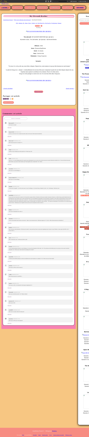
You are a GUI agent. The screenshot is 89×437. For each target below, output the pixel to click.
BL (23, 23)
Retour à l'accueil (38, 91)
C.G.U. (50, 435)
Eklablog (54, 431)
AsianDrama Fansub (8, 20)
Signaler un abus (45, 435)
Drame (26, 23)
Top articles (35, 435)
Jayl (36, 23)
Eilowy (29, 23)
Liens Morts (80, 7)
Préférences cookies (68, 435)
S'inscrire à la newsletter (8, 102)
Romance (59, 23)
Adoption (20, 23)
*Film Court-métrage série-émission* (22, 20)
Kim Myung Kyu (41, 23)
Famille (33, 23)
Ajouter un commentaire (15, 118)
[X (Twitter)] (48, 1)
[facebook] (46, 1)
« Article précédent (8, 88)
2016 (17, 23)
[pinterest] (50, 1)
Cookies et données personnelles (58, 435)
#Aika (23, 435)
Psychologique (54, 23)
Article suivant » (70, 88)
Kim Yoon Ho (48, 23)
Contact (39, 435)
